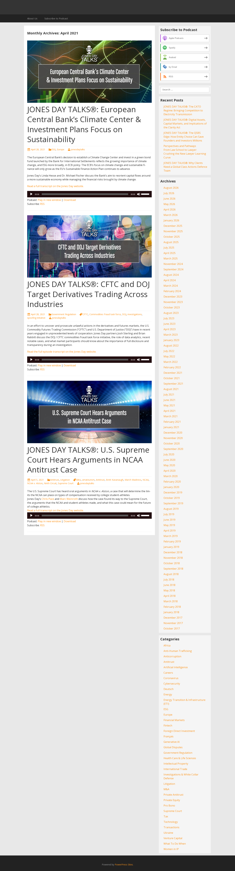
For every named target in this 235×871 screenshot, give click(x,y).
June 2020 (169, 460)
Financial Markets (174, 720)
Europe (60, 149)
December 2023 (173, 296)
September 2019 (173, 503)
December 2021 (173, 373)
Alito (78, 479)
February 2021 (172, 421)
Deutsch (168, 689)
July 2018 (169, 579)
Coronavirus (171, 678)
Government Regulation (63, 314)
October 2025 (172, 236)
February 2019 (172, 541)
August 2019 (171, 509)
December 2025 (173, 226)
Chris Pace (48, 499)
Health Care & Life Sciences (180, 758)
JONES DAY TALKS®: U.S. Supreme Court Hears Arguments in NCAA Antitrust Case (88, 459)
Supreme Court (66, 483)
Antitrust (54, 479)
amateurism (88, 479)
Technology (171, 822)
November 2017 (173, 623)
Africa (167, 645)
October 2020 (172, 443)
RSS (42, 204)
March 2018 (171, 601)
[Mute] (138, 194)
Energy (168, 694)
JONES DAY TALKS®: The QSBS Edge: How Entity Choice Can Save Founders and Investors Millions (184, 136)
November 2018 (173, 558)
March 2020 (171, 476)
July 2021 (169, 394)
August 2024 (171, 275)
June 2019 (169, 519)
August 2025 (171, 242)
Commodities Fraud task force (105, 314)
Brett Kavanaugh (114, 479)
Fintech (168, 725)
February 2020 (172, 481)
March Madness (133, 479)
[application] (89, 194)
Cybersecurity (172, 683)
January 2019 (171, 547)
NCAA (146, 479)
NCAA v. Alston (35, 483)
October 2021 (172, 378)
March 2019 (171, 536)
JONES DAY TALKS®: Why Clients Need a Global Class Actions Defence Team (185, 166)
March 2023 (171, 334)
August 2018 (171, 574)
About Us (32, 18)
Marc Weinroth (69, 499)
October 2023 (172, 307)
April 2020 (170, 470)
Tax (166, 816)
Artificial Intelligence (176, 667)
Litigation (65, 479)
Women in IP (171, 849)
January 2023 (171, 340)
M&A (166, 789)
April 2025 (170, 253)
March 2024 (171, 285)
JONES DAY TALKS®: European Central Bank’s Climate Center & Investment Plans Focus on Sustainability (84, 124)
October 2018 (172, 563)
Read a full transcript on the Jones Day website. (55, 186)
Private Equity (172, 800)
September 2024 (173, 269)
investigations (135, 314)
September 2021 (173, 383)
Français (168, 736)
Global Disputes (173, 747)
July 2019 (169, 514)
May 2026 (169, 204)
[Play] (31, 194)
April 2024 (170, 280)
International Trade (175, 769)
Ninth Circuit (50, 483)
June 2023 (169, 324)
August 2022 (171, 345)
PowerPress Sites (124, 864)
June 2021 (169, 400)
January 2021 (171, 427)
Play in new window (49, 200)
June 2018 (169, 585)
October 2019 (172, 498)
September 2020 (173, 449)
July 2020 (169, 454)
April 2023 (170, 329)
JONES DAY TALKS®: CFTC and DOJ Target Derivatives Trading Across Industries (88, 294)
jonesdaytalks (78, 149)
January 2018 (171, 612)
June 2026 (169, 198)
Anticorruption (172, 656)
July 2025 (169, 247)
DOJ (124, 314)
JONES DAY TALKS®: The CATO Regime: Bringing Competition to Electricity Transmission (183, 110)
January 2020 (171, 487)
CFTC (85, 314)
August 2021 (171, 389)
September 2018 (173, 568)
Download (70, 200)
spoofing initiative (36, 317)
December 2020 (173, 432)
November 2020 (173, 438)
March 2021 (171, 416)
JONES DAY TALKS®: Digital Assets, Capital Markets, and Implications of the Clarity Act (185, 123)
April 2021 (170, 411)
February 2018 (172, 607)
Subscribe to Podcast (56, 18)
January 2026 (171, 220)
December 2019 (173, 492)
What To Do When (175, 843)
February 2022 (172, 367)
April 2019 (170, 530)
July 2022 (169, 351)
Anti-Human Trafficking (178, 651)
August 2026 (171, 188)
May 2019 (169, 525)
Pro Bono (169, 805)
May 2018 (169, 590)
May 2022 (169, 356)
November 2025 (173, 231)
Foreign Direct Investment (179, 731)
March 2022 (171, 362)
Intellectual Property (176, 763)
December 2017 (173, 617)
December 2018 (173, 552)
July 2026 (169, 193)
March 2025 (171, 258)
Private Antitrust (173, 794)
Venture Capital (173, 838)
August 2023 (171, 313)
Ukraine (168, 833)
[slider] (145, 194)
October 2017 (172, 628)
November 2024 (173, 264)
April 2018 (170, 596)
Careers (168, 672)
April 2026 (170, 209)
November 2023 (173, 302)
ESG (53, 149)
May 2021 (169, 405)
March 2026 (171, 215)
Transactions (171, 827)
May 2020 (169, 465)
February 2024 (172, 291)
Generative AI (172, 742)
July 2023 (169, 318)
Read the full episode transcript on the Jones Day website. (61, 351)
